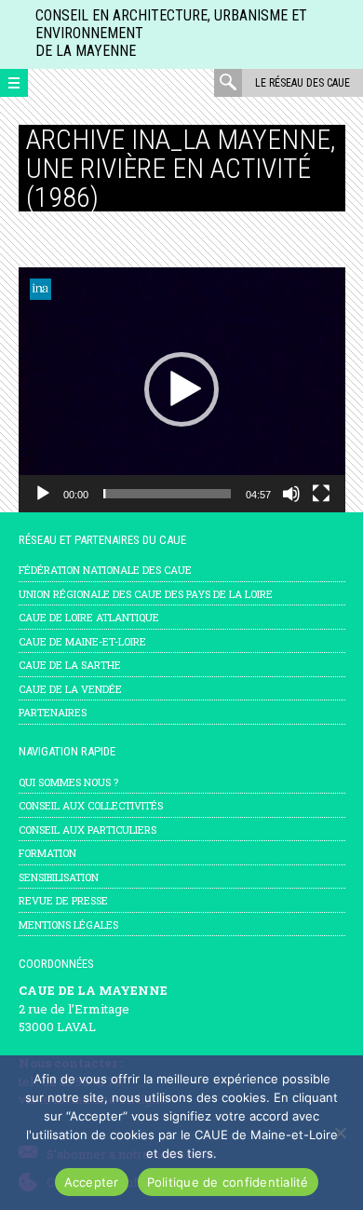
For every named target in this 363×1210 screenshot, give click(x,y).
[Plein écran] (321, 493)
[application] (182, 389)
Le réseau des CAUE (302, 82)
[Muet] (291, 493)
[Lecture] (43, 493)
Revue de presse (63, 900)
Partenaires (53, 712)
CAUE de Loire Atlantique (89, 617)
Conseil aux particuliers (87, 829)
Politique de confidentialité (228, 1182)
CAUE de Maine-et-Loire (82, 641)
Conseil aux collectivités (91, 805)
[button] (181, 389)
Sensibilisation (59, 877)
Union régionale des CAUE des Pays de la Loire (146, 594)
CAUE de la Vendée (70, 689)
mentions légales (68, 924)
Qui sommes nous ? (68, 782)
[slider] (167, 493)
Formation (47, 853)
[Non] (339, 1132)
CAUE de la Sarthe (70, 665)
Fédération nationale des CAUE (105, 570)
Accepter (91, 1182)
